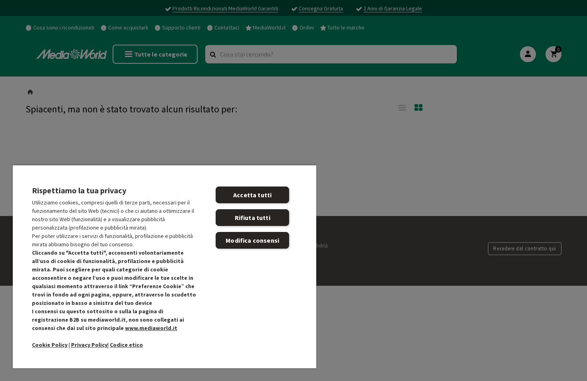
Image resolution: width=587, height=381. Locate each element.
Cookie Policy (49, 344)
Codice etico (126, 344)
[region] (164, 266)
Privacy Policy (89, 344)
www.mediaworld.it (151, 328)
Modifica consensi (252, 240)
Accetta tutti (252, 195)
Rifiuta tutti (252, 218)
